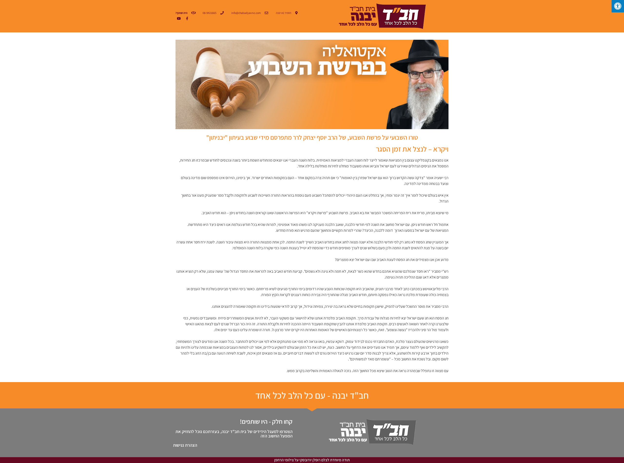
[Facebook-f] (187, 18)
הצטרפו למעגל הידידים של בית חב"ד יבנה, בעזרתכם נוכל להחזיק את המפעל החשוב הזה (234, 434)
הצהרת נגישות (185, 445)
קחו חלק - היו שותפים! (266, 421)
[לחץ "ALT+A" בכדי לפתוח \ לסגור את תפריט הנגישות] (618, 6)
